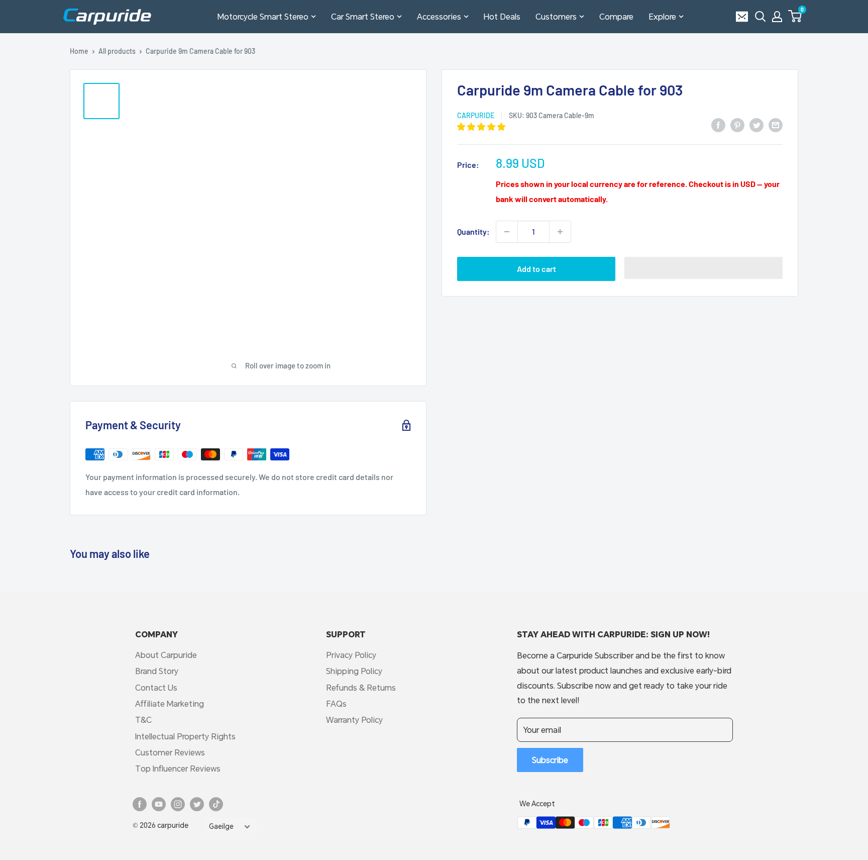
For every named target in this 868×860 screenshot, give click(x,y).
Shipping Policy (354, 670)
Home (79, 51)
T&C (143, 719)
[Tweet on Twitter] (756, 124)
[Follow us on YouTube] (159, 804)
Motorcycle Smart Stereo (263, 16)
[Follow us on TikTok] (216, 804)
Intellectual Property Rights (185, 736)
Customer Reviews (170, 752)
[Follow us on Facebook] (140, 804)
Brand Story (156, 670)
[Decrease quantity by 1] (506, 231)
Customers (556, 16)
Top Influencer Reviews (178, 768)
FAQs (336, 703)
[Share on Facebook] (718, 124)
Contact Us (156, 687)
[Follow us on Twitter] (197, 804)
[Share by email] (776, 124)
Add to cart (536, 268)
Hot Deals (502, 16)
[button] (795, 16)
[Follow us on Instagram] (178, 804)
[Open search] (760, 16)
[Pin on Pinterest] (737, 124)
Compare (616, 16)
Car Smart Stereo (362, 16)
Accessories (439, 16)
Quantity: (473, 231)
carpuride (475, 115)
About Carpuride (166, 654)
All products (117, 51)
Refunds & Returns (361, 687)
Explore (662, 16)
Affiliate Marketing (169, 703)
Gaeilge (221, 826)
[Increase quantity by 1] (560, 231)
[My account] (777, 16)
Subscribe (550, 759)
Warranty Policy (354, 719)
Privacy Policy (351, 654)
